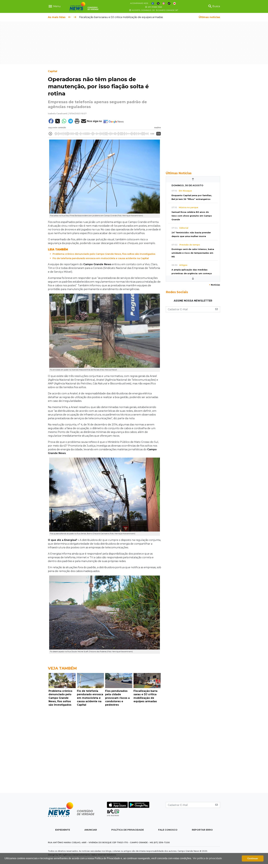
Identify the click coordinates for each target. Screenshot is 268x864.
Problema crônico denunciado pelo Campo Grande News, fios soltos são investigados (104, 253)
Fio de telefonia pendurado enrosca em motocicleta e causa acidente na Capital (101, 258)
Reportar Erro (202, 829)
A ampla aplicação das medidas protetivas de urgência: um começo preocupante (192, 273)
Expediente (62, 829)
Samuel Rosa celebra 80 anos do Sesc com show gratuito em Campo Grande (192, 216)
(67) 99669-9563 (154, 7)
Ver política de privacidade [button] (207, 858)
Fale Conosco (167, 829)
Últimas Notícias (179, 173)
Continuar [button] (252, 858)
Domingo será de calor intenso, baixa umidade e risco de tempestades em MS (193, 253)
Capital (52, 71)
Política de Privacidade (127, 829)
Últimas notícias (209, 17)
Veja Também (62, 668)
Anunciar (90, 829)
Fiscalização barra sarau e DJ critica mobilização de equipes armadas (121, 17)
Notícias (214, 285)
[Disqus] (104, 750)
